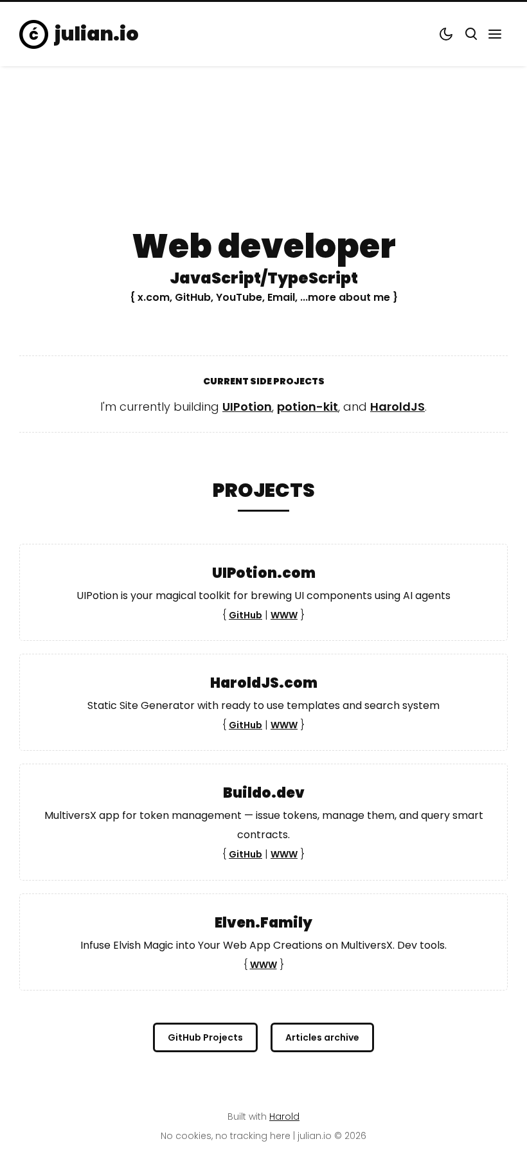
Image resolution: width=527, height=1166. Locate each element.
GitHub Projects (205, 1037)
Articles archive (322, 1037)
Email (281, 297)
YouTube (239, 297)
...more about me (345, 297)
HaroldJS (397, 407)
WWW (284, 615)
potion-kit (307, 407)
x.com (154, 297)
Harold (284, 1116)
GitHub (193, 297)
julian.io (97, 34)
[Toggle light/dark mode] (446, 34)
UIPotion (247, 407)
